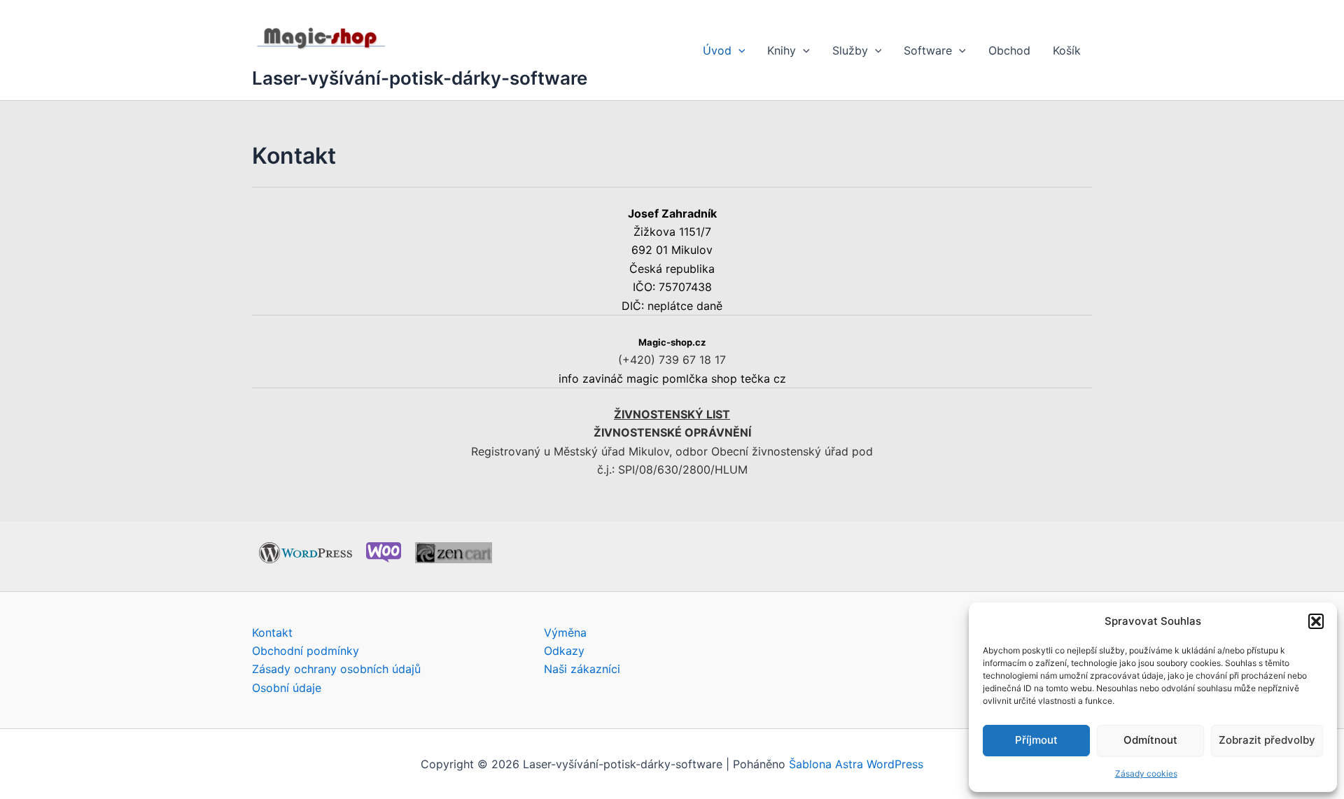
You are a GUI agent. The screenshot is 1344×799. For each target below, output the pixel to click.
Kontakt (272, 632)
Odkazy (564, 651)
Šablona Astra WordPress (856, 764)
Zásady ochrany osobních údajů (336, 669)
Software (928, 50)
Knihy (781, 50)
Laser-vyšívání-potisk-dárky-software (419, 78)
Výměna (565, 632)
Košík (1067, 50)
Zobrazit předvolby (1267, 740)
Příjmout (1036, 740)
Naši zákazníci (582, 669)
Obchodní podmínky (305, 651)
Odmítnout (1150, 740)
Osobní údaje (286, 688)
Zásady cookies (1146, 773)
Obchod (1009, 50)
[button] (1316, 621)
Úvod (717, 50)
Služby (850, 50)
